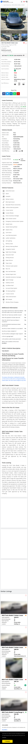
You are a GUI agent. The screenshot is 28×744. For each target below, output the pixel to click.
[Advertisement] (14, 514)
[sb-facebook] (4, 93)
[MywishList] (24, 2)
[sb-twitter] (7, 93)
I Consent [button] (7, 741)
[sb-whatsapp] (14, 93)
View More (4, 737)
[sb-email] (18, 93)
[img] (14, 20)
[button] (26, 1)
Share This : (14, 90)
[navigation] (4, 29)
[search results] (22, 2)
